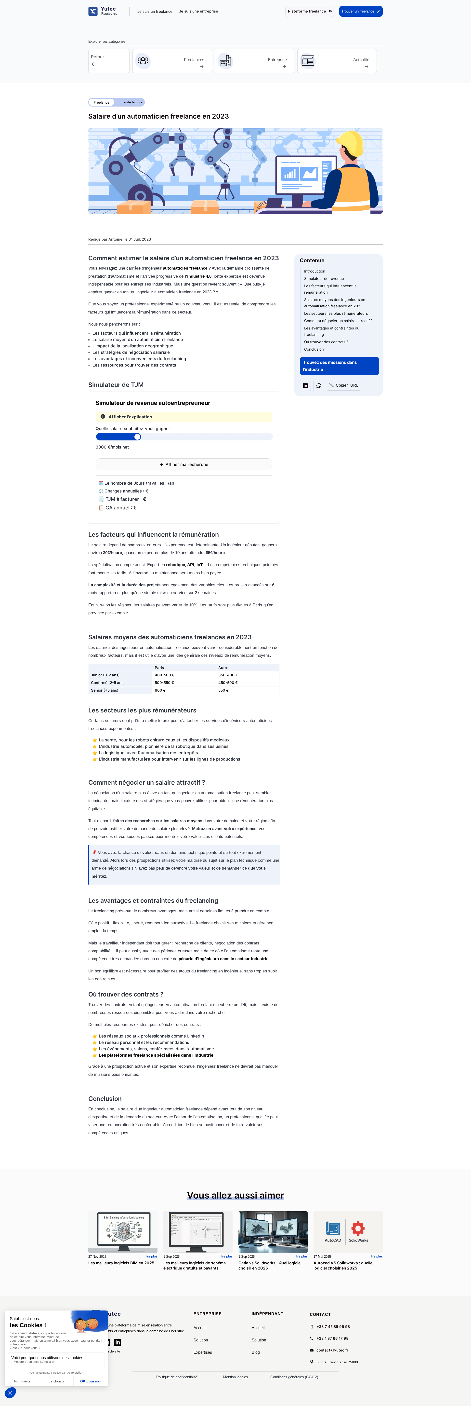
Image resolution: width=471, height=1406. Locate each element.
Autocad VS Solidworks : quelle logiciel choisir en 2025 (343, 1265)
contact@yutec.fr (332, 1350)
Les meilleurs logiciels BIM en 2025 (121, 1262)
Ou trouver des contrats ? (326, 342)
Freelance (101, 102)
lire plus (151, 1256)
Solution (201, 1340)
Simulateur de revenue (324, 278)
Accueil (200, 1328)
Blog (256, 1352)
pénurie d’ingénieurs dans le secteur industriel (224, 958)
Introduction (314, 271)
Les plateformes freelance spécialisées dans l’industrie (156, 1055)
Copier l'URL (343, 385)
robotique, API (180, 564)
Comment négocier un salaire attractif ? (338, 320)
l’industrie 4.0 (197, 276)
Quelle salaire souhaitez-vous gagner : (134, 428)
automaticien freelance (185, 268)
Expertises (203, 1352)
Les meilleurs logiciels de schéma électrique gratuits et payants (194, 1265)
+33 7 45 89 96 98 (333, 1326)
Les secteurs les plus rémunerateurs (336, 313)
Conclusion (314, 349)
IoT (199, 564)
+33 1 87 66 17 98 (332, 1338)
